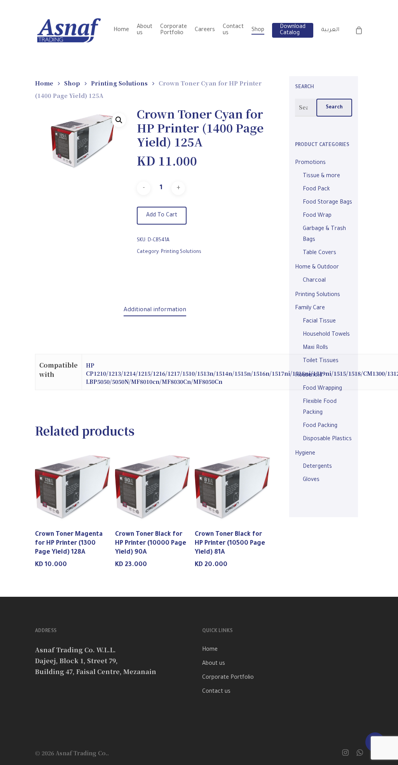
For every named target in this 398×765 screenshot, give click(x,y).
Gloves (311, 480)
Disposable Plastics (327, 439)
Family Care (310, 308)
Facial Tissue (319, 322)
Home (44, 83)
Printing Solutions (119, 83)
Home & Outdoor (317, 268)
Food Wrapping (322, 389)
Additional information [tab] (155, 310)
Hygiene (305, 454)
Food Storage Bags (327, 203)
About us (213, 664)
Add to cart (161, 216)
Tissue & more (321, 176)
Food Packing (320, 426)
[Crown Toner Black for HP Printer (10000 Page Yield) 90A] (153, 484)
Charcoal (314, 281)
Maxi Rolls (315, 348)
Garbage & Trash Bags (324, 234)
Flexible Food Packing (320, 407)
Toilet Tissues (321, 361)
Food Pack (316, 189)
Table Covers (319, 253)
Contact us (216, 692)
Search (334, 107)
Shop (72, 83)
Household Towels (326, 335)
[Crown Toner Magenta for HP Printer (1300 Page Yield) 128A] (73, 484)
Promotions (310, 163)
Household (308, 376)
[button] (119, 120)
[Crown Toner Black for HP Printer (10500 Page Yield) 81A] (233, 484)
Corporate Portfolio (228, 678)
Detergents (317, 467)
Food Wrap (317, 216)
